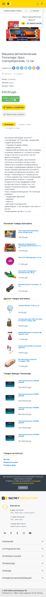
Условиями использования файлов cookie (26, 482)
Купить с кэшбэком (15, 107)
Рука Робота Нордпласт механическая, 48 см (27, 272)
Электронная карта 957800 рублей (28, 435)
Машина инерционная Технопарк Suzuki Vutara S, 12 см (29, 245)
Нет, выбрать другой (34, 23)
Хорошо (23, 488)
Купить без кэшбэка (15, 114)
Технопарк (11, 79)
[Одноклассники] (17, 533)
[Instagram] (24, 533)
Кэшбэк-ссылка (24, 124)
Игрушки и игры (11, 462)
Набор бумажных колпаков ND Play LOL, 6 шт (30, 333)
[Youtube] (30, 533)
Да (23, 23)
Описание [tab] (8, 124)
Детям (6, 459)
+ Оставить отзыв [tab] (11, 128)
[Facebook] (11, 533)
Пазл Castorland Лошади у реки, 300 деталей (28, 231)
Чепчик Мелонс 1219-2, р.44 (28, 306)
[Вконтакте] (5, 533)
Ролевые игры (10, 465)
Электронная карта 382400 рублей (28, 381)
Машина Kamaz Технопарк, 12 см (29, 285)
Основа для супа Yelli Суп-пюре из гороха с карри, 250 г (30, 320)
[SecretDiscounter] (9, 4)
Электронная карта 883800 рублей (28, 408)
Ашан (11, 82)
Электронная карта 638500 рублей (28, 395)
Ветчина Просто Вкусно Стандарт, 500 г (27, 360)
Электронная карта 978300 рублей (28, 422)
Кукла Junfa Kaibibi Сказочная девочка (29, 347)
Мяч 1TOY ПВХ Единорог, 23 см (29, 257)
